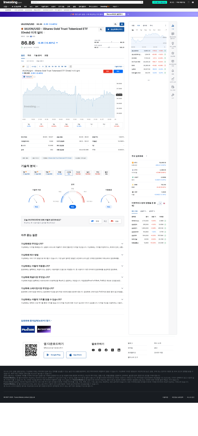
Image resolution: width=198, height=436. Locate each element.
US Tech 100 (136, 62)
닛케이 (134, 69)
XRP (135, 192)
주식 (151, 25)
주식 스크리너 (93, 6)
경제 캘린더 (82, 6)
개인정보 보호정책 (177, 397)
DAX (133, 65)
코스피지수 (135, 51)
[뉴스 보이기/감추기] (70, 66)
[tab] (26, 173)
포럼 (46, 55)
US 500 (134, 58)
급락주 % (152, 211)
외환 (133, 25)
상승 (116, 221)
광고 (155, 348)
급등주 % (143, 211)
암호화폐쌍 (28, 10)
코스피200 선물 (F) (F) (139, 54)
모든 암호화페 (19, 10)
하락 (97, 221)
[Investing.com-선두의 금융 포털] (13, 2)
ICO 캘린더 (58, 10)
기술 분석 (38, 55)
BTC (135, 162)
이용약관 (165, 397)
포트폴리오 (132, 352)
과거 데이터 (30, 61)
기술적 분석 (28, 166)
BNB (135, 185)
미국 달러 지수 (136, 73)
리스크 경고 (190, 397)
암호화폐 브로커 (48, 10)
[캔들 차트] (23, 66)
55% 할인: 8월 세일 (160, 2)
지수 (138, 25)
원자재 (145, 25)
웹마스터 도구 (133, 357)
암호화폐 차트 (68, 10)
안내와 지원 (158, 352)
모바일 (130, 348)
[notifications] (188, 2)
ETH (135, 170)
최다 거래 (135, 211)
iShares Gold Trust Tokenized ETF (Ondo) (59, 158)
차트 (29, 55)
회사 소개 (157, 343)
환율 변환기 (37, 10)
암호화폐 (8, 10)
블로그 (130, 343)
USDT (136, 177)
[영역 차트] (27, 66)
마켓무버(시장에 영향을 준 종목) (144, 204)
